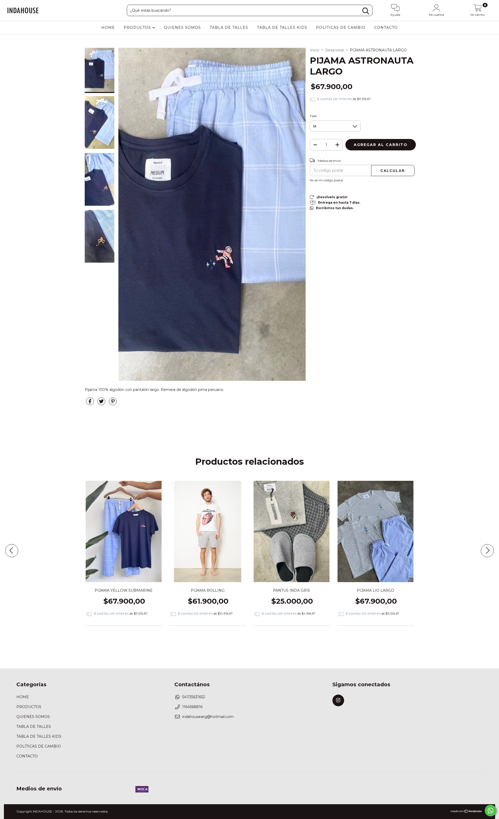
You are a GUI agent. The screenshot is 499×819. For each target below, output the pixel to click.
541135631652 (193, 697)
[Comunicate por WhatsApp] (490, 810)
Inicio (314, 50)
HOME (108, 27)
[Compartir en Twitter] (101, 403)
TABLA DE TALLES (229, 27)
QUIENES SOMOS (182, 27)
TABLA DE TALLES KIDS (282, 27)
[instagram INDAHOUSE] (338, 700)
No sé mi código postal (326, 180)
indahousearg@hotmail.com (208, 716)
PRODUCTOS (138, 27)
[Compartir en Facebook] (90, 403)
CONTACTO (386, 27)
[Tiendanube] (466, 812)
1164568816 (192, 706)
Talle (313, 116)
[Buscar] (366, 11)
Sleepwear (334, 50)
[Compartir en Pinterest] (113, 403)
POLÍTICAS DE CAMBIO (340, 27)
